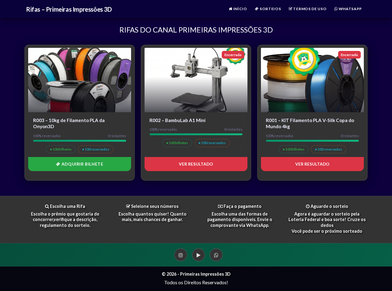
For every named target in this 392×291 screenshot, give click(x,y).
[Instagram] (180, 254)
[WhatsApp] (216, 254)
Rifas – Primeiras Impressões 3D (69, 9)
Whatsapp (350, 8)
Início (239, 8)
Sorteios (270, 8)
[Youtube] (198, 254)
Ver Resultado (196, 164)
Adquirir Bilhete (81, 164)
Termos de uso (309, 8)
